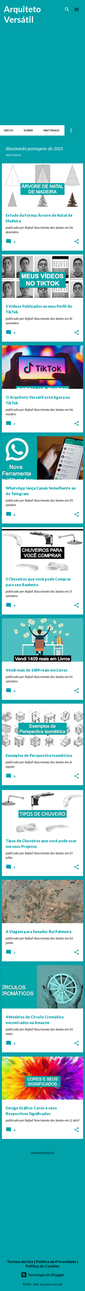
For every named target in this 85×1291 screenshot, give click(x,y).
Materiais (51, 130)
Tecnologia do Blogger (45, 1274)
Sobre (28, 130)
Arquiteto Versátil (22, 14)
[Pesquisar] (67, 9)
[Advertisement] (42, 78)
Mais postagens (42, 1153)
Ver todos (13, 155)
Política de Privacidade (56, 1261)
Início (8, 130)
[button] (76, 242)
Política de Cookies (42, 1266)
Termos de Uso (20, 1261)
